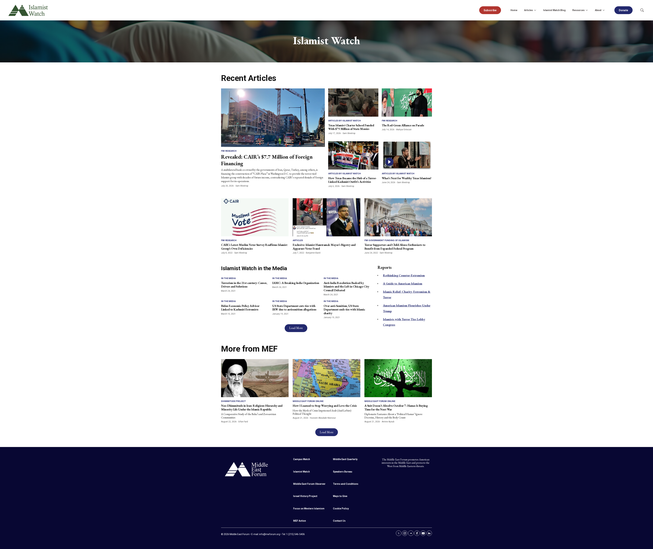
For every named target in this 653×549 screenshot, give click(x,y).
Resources (578, 10)
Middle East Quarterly (345, 459)
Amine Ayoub (388, 421)
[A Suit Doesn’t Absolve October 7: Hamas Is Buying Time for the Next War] (398, 378)
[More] (535, 10)
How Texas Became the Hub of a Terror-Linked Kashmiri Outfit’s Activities (352, 180)
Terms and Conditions (345, 484)
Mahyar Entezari (404, 129)
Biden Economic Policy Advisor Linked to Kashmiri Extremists (240, 307)
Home (513, 10)
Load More (296, 328)
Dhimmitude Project (233, 401)
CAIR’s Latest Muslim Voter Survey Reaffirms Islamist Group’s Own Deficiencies (254, 246)
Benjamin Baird (313, 253)
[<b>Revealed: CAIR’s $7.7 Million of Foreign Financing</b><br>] (273, 117)
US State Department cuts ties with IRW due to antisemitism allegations (294, 307)
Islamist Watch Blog (554, 10)
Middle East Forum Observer (309, 484)
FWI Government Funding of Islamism (386, 240)
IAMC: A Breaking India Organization (295, 283)
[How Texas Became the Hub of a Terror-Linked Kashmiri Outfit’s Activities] (353, 155)
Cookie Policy (341, 508)
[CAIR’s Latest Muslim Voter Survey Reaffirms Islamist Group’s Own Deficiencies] (255, 217)
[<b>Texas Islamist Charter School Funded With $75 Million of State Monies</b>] (353, 102)
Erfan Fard (243, 421)
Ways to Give (340, 496)
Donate (623, 10)
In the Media (228, 278)
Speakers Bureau (342, 471)
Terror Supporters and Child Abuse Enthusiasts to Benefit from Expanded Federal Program (394, 246)
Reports (385, 267)
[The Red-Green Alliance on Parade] (407, 102)
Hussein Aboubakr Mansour (323, 418)
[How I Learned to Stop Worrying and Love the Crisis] (326, 378)
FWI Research (229, 151)
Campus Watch (301, 459)
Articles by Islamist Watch (344, 120)
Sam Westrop (242, 186)
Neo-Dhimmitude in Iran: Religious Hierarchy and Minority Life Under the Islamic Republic (251, 407)
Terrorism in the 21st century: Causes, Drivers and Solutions (244, 285)
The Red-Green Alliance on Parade (403, 125)
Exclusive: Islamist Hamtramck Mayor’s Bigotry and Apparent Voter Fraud (324, 246)
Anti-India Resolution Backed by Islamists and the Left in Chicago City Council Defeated (346, 286)
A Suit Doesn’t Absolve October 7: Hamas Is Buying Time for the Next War (396, 407)
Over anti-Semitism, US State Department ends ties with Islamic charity (344, 309)
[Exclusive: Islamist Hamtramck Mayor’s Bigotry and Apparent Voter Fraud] (326, 217)
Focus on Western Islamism (308, 508)
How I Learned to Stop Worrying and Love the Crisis (325, 406)
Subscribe (490, 10)
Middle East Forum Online (308, 401)
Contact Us (339, 520)
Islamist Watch (301, 471)
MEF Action (299, 520)
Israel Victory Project (305, 496)
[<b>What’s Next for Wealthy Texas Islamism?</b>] (407, 155)
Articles (298, 240)
